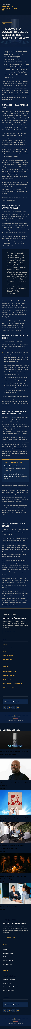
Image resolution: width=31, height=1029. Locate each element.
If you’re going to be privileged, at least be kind (15, 818)
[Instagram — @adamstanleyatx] (4, 707)
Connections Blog (8, 648)
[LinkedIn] (8, 707)
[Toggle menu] (3, 10)
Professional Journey (9, 652)
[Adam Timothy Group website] (17, 707)
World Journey (7, 659)
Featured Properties (9, 675)
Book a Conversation (9, 687)
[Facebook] (13, 707)
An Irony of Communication (9, 907)
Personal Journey (8, 655)
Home (5, 644)
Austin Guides (7, 679)
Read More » (3, 757)
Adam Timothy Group (9, 671)
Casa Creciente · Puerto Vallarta (12, 683)
